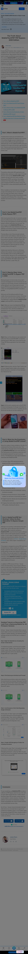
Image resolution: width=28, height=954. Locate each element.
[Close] (4, 467)
